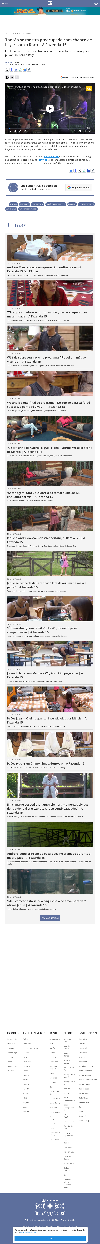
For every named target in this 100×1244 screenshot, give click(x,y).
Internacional (55, 1098)
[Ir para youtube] (62, 1213)
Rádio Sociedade (85, 1071)
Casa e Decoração (30, 1048)
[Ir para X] (50, 1213)
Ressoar (82, 1107)
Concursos (54, 1062)
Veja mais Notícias (50, 918)
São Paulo (54, 1123)
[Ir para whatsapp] (56, 1213)
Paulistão (10, 1071)
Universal (82, 1116)
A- (17, 77)
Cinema (26, 1052)
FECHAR (50, 1238)
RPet (25, 1098)
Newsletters (83, 1057)
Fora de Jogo (12, 1052)
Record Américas (85, 1075)
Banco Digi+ (83, 1039)
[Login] (96, 3)
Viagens (26, 1102)
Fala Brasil (68, 1147)
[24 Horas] (50, 11)
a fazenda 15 (24, 204)
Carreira (82, 1043)
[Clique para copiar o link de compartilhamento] (29, 69)
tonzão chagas (37, 204)
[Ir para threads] (62, 1206)
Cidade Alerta (69, 1121)
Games (26, 1075)
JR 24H (53, 1033)
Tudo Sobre (54, 1140)
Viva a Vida (27, 1111)
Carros (52, 1052)
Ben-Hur (67, 1089)
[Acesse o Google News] (24, 69)
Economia (53, 1073)
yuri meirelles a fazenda (28, 209)
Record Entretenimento (88, 1080)
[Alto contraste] (7, 77)
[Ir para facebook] (43, 1206)
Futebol (10, 1057)
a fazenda (13, 204)
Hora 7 (52, 1087)
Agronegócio (55, 1039)
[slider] (47, 128)
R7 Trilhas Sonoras (86, 1066)
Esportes (13, 1033)
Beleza (25, 1039)
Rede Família (84, 1102)
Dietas (25, 1057)
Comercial (83, 1048)
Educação (53, 1078)
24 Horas (28, 33)
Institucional (88, 1033)
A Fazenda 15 (17, 33)
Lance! (9, 1062)
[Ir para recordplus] (37, 1213)
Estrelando (27, 1062)
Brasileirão (11, 1043)
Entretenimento (34, 1033)
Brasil (52, 1043)
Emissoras (83, 1052)
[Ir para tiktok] (43, 1213)
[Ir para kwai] (56, 1206)
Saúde (52, 1128)
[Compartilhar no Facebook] (11, 69)
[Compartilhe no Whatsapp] (20, 69)
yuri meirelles (11, 209)
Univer (81, 1111)
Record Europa (84, 1084)
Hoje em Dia (69, 1152)
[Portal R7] (50, 3)
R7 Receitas (27, 1093)
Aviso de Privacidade (28, 1232)
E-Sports (10, 1048)
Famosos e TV (29, 1066)
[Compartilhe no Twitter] (7, 69)
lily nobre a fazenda (86, 204)
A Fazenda (22, 89)
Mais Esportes (12, 1066)
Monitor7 (53, 1107)
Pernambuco (55, 1112)
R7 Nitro (26, 1089)
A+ (12, 77)
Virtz (24, 1107)
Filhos (25, 1071)
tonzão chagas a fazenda (55, 204)
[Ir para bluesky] (37, 1206)
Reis (65, 1175)
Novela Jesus (69, 1163)
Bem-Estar (27, 1043)
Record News (84, 1093)
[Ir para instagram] (50, 1206)
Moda (25, 1080)
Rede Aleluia (83, 1098)
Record (7, 33)
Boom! (66, 1093)
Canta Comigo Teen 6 (69, 1107)
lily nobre (72, 204)
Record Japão (84, 1089)
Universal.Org (84, 1120)
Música (26, 1084)
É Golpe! (53, 1082)
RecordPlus (83, 1062)
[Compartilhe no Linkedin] (16, 69)
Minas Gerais (55, 1103)
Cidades (53, 1057)
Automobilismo (13, 1039)
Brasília (52, 1048)
